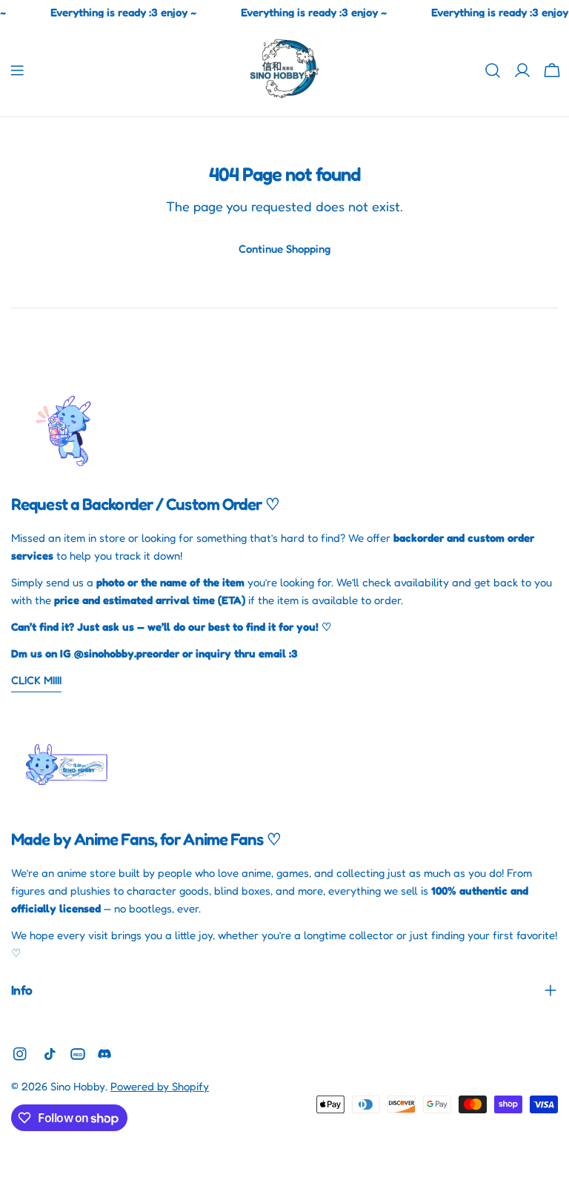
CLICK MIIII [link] (36, 680)
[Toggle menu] (17, 70)
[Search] (493, 70)
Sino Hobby (77, 1086)
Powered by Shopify (159, 1086)
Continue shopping (284, 249)
